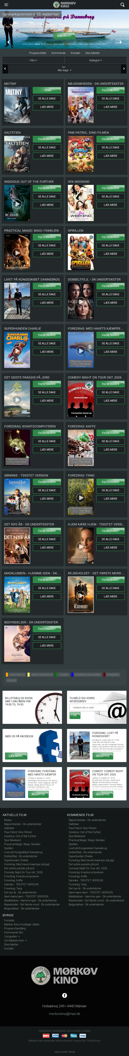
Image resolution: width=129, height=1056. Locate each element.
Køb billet (64, 35)
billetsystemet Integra (68, 1040)
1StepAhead (93, 1040)
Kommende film (13, 932)
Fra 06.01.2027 (110, 530)
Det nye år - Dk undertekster (20, 892)
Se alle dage (47, 98)
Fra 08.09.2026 (47, 188)
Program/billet (37, 53)
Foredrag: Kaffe (13, 880)
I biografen (11, 936)
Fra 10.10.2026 (110, 384)
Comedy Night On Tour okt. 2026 (23, 872)
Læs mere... (16, 756)
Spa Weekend (12, 840)
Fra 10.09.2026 (110, 188)
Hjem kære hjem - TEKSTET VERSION (26, 896)
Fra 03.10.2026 (47, 335)
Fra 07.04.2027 (47, 628)
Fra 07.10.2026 (47, 384)
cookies (85, 1030)
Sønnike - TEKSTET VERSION (21, 884)
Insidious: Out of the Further (20, 836)
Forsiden (9, 920)
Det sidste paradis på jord (19, 868)
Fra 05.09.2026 (110, 139)
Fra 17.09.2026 (47, 237)
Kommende (59, 53)
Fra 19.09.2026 (110, 237)
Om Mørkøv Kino (14, 940)
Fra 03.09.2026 (47, 139)
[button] (8, 42)
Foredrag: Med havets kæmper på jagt (26, 864)
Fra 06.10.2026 (110, 335)
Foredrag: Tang (13, 888)
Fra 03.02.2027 (47, 579)
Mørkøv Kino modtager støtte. (22, 924)
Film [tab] (32, 60)
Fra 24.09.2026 (110, 286)
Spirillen (8, 848)
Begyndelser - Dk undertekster (21, 908)
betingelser (59, 1030)
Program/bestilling (15, 928)
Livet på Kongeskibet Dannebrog (23, 852)
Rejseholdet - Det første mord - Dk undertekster (32, 904)
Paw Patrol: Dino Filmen (18, 832)
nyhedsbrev (45, 1030)
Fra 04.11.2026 (47, 482)
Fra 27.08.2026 (110, 90)
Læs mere (47, 107)
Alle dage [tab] (63, 69)
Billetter (103, 756)
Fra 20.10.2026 (47, 432)
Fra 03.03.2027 (110, 579)
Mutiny (8, 820)
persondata (73, 1030)
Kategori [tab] (95, 60)
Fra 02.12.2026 (47, 530)
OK (75, 715)
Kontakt (75, 53)
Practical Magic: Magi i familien (22, 844)
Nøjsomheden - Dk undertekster (22, 824)
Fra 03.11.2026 (110, 432)
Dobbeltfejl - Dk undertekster (20, 856)
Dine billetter (92, 53)
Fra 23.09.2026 (47, 286)
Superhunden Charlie (16, 860)
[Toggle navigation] (122, 5)
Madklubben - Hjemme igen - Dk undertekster (30, 900)
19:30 (47, 90)
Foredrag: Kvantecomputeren (21, 876)
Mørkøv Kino (61, 5)
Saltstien (9, 828)
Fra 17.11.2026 (110, 482)
